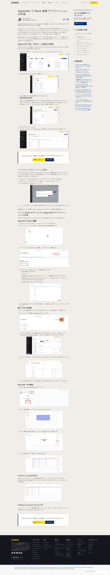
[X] (14, 553)
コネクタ (57, 542)
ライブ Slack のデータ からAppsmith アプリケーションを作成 (84, 43)
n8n (89, 550)
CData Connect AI (22, 37)
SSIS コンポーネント (48, 546)
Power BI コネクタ (36, 556)
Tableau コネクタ (36, 558)
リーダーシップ (69, 550)
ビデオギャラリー (81, 554)
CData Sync (46, 542)
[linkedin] (12, 553)
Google (90, 546)
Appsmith (20, 28)
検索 (86, 2)
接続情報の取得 (80, 37)
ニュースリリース (69, 544)
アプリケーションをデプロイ (83, 52)
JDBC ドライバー (36, 544)
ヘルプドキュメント (34, 104)
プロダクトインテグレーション (60, 545)
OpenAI (90, 552)
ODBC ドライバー (36, 542)
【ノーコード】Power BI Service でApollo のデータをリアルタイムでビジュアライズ (84, 96)
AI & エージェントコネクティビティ (60, 548)
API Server (35, 550)
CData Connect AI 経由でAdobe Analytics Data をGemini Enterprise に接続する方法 (84, 76)
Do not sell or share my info (90, 571)
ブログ (78, 546)
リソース (79, 548)
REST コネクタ (35, 552)
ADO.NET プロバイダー (37, 546)
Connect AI (46, 544)
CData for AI (64, 2)
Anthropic (91, 542)
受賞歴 (67, 548)
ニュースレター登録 (81, 550)
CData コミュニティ (81, 542)
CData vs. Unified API (59, 555)
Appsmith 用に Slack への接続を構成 (84, 34)
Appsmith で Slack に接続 (83, 46)
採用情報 (68, 554)
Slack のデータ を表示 (82, 50)
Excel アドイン (36, 554)
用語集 (78, 552)
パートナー (57, 551)
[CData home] (16, 2)
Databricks (91, 544)
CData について (69, 542)
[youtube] (17, 553)
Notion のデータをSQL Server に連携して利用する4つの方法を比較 (83, 105)
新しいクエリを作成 (81, 48)
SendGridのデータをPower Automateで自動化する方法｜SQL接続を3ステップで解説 (84, 86)
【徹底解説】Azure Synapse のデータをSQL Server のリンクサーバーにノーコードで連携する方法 (84, 81)
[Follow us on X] (66, 19)
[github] (19, 553)
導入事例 (79, 544)
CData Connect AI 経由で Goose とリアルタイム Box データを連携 (84, 109)
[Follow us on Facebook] (64, 19)
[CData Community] (21, 553)
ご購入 (83, 2)
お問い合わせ (93, 2)
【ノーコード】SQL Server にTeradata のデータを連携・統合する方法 (84, 101)
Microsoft (91, 548)
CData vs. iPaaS (58, 553)
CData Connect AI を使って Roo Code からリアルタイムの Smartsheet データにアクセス (83, 71)
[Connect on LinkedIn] (68, 19)
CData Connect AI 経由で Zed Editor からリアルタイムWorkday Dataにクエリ (83, 66)
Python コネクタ (36, 548)
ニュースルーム (69, 546)
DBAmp (45, 548)
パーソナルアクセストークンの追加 (84, 39)
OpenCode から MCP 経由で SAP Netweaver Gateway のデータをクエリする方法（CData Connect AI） (84, 91)
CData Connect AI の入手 (81, 54)
